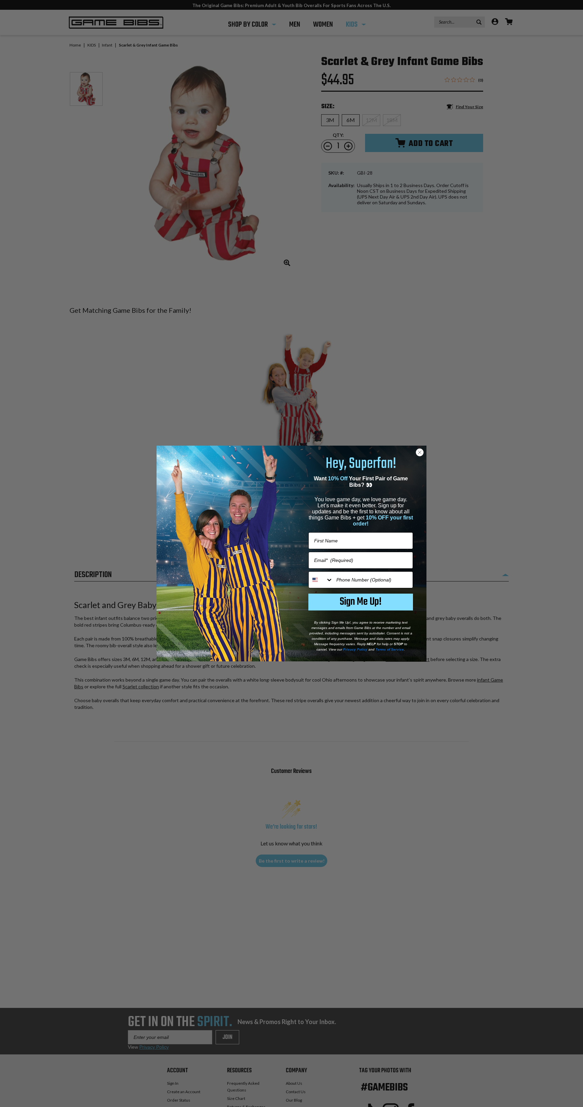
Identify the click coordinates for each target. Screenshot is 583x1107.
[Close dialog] (420, 452)
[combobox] (321, 580)
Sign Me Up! (361, 602)
